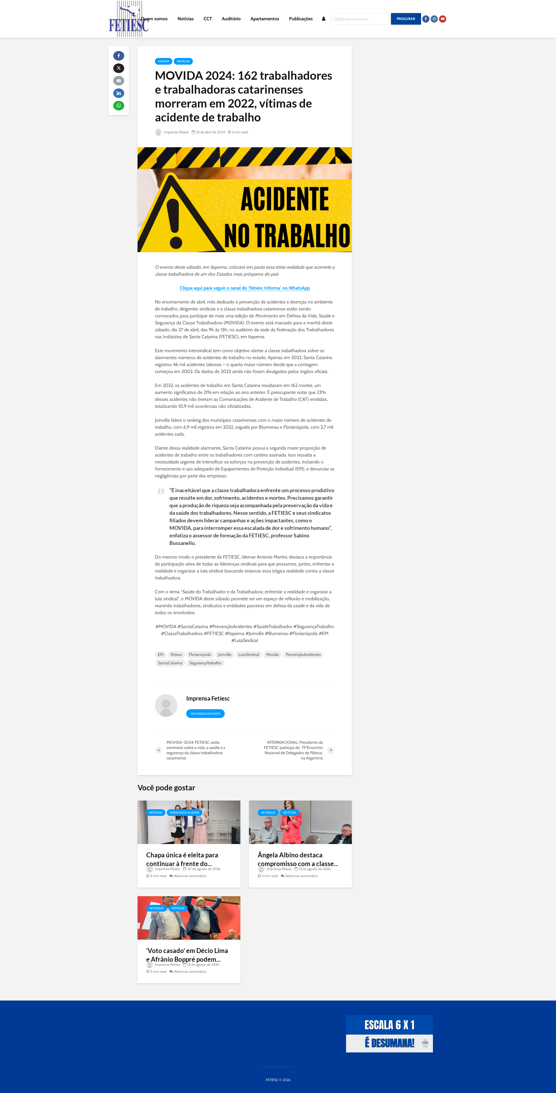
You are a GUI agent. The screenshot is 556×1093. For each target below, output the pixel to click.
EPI (161, 654)
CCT (208, 18)
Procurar (406, 19)
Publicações (301, 18)
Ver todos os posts (205, 714)
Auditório (231, 18)
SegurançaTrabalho (205, 662)
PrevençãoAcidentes (303, 654)
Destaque (268, 812)
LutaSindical (248, 654)
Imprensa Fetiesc (176, 132)
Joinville (224, 654)
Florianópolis (200, 654)
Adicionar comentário (190, 876)
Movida (163, 61)
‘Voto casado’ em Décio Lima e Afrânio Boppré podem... (187, 955)
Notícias (186, 18)
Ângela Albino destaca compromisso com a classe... (298, 859)
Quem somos (154, 18)
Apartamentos (264, 18)
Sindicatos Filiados (184, 812)
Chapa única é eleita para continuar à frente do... (182, 859)
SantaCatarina (170, 662)
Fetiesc (176, 654)
